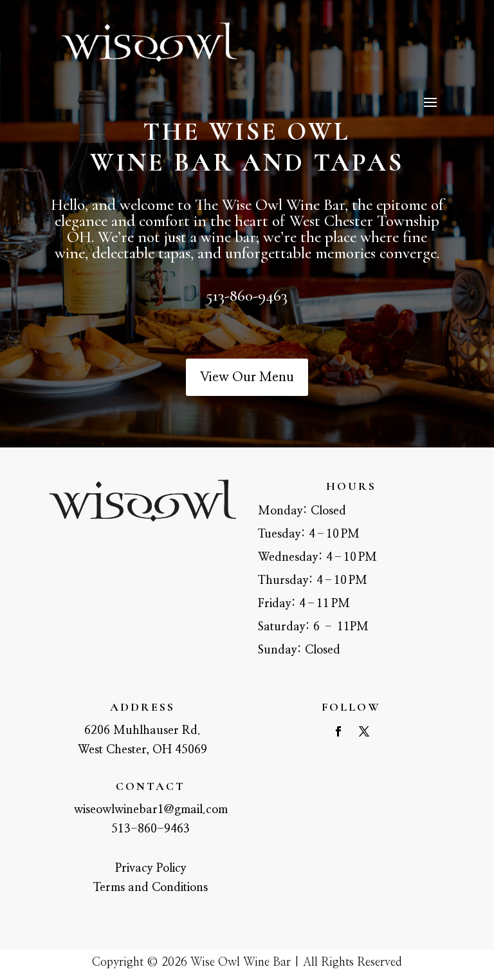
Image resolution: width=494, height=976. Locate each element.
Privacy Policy (151, 868)
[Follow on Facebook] (338, 731)
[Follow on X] (364, 731)
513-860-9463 (150, 829)
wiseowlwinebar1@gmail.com (151, 810)
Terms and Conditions (150, 888)
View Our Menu (247, 377)
